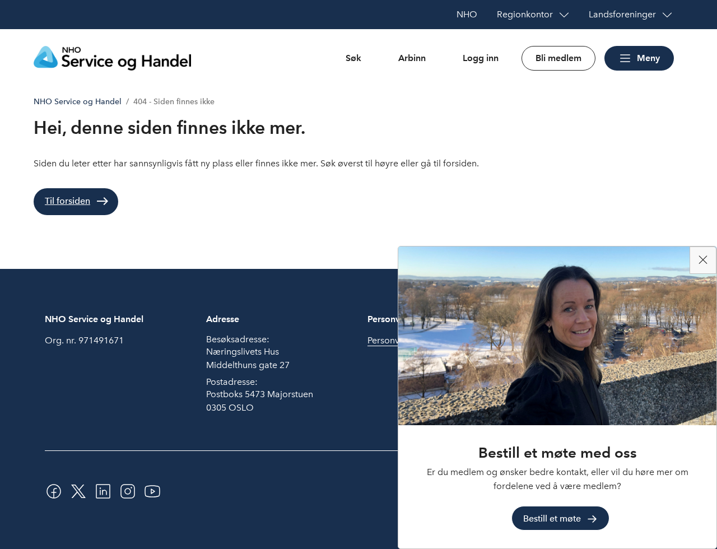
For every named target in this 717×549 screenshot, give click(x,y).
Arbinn (412, 58)
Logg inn (481, 58)
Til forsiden (67, 201)
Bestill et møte (552, 518)
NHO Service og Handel (78, 101)
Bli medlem (558, 58)
